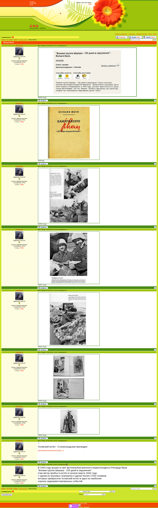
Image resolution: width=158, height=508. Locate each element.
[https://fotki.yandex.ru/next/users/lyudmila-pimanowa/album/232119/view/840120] (69, 232)
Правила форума (141, 34)
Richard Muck (33, 39)
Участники (131, 34)
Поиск (150, 34)
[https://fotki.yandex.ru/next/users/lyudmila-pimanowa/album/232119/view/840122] (87, 48)
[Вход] (37, 25)
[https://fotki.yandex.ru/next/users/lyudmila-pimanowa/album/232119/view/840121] (69, 293)
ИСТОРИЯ (9, 39)
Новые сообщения (121, 34)
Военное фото (23, 39)
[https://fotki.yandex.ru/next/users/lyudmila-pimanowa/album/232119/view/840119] (69, 168)
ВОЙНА (16, 39)
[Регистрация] (34, 25)
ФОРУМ (3, 39)
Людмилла (19, 45)
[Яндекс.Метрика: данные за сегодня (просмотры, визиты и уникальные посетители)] (84, 506)
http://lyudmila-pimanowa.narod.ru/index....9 (51, 450)
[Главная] (31, 25)
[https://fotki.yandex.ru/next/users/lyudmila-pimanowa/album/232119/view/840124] (69, 409)
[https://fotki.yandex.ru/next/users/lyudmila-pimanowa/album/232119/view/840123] (69, 354)
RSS (90, 4)
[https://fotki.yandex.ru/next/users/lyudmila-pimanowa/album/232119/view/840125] (69, 106)
